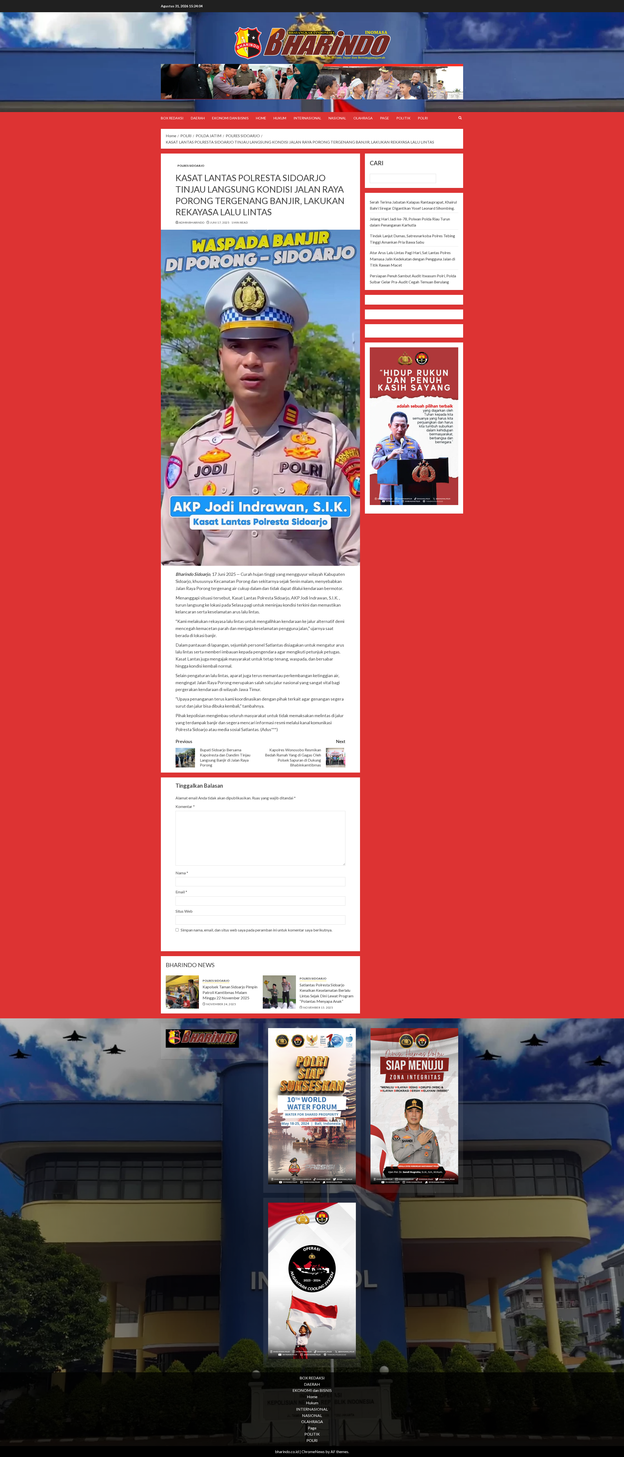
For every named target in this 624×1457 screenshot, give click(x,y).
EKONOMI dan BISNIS (230, 118)
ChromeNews (313, 1451)
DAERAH (198, 118)
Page (384, 118)
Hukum (279, 118)
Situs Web (184, 911)
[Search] (460, 118)
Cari (376, 162)
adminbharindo (192, 222)
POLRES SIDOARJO (190, 165)
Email (181, 891)
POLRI (423, 118)
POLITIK (403, 118)
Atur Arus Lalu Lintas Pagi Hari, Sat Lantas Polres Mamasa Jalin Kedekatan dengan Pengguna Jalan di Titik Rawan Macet (412, 258)
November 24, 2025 (221, 1004)
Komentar (185, 806)
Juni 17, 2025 (219, 222)
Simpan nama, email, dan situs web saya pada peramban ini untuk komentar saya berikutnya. (256, 930)
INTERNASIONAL (307, 118)
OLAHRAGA (363, 118)
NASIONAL (337, 118)
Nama (182, 872)
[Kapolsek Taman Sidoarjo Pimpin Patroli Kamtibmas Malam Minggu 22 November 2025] (182, 992)
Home (261, 118)
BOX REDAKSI (172, 118)
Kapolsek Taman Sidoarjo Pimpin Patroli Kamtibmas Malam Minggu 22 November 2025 (230, 992)
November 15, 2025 (318, 1007)
